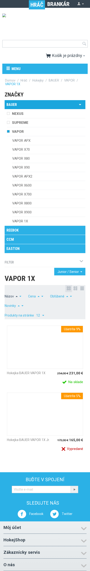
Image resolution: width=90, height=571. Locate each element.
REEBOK (12, 230)
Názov (9, 296)
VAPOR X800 (22, 203)
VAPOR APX (21, 141)
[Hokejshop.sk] (45, 23)
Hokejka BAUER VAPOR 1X (26, 373)
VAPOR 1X (20, 221)
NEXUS (18, 114)
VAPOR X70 (21, 149)
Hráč (36, 5)
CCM (10, 239)
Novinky (10, 306)
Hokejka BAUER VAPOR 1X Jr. (28, 440)
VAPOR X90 (21, 167)
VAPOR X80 (21, 158)
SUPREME (20, 123)
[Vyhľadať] (84, 44)
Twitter (66, 514)
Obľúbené (57, 296)
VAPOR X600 (22, 185)
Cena (32, 296)
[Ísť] (74, 489)
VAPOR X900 (22, 212)
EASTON (13, 248)
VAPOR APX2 (22, 176)
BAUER (54, 80)
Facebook (36, 514)
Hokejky (38, 80)
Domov (10, 80)
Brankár (58, 4)
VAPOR (69, 80)
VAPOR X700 (22, 194)
